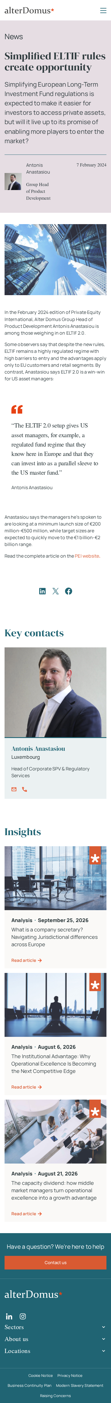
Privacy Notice (70, 1375)
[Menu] (103, 10)
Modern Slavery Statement (79, 1385)
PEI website (87, 556)
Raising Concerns (55, 1395)
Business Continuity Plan (30, 1385)
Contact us (56, 1263)
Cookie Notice (40, 1375)
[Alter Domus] (29, 10)
